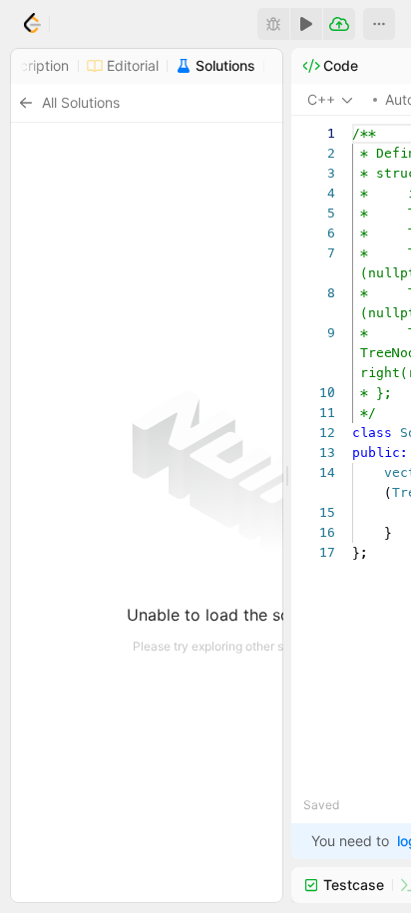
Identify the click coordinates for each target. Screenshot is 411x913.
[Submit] (339, 24)
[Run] (306, 24)
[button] (379, 24)
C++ (321, 99)
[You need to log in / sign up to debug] (273, 24)
